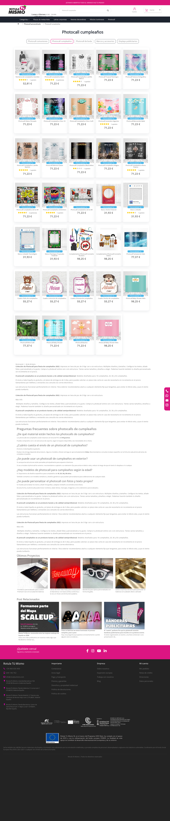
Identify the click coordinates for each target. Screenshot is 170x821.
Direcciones (144, 677)
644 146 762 (11, 673)
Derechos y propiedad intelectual (64, 685)
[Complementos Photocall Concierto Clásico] (108, 239)
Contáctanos (56, 668)
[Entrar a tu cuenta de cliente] (134, 9)
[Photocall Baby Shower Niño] (135, 283)
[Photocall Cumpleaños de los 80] (81, 195)
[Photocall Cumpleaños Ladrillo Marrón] (27, 150)
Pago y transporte (58, 677)
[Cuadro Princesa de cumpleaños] (81, 283)
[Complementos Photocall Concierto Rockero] (81, 239)
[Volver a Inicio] (19, 24)
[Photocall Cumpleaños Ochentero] (54, 195)
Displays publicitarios (128, 41)
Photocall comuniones (38, 41)
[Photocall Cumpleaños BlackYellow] (81, 150)
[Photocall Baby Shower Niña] (108, 328)
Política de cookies (58, 693)
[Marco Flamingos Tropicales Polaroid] (54, 239)
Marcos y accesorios (105, 41)
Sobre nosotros (103, 668)
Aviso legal (55, 673)
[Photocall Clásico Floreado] (27, 106)
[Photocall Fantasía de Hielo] (135, 239)
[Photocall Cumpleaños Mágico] (108, 150)
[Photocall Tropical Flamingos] (108, 62)
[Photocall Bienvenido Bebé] (135, 106)
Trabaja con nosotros (105, 677)
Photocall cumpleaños (62, 41)
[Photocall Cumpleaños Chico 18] (54, 106)
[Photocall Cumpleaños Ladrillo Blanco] (81, 62)
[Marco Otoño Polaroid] (108, 195)
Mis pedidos (144, 668)
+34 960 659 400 (13, 668)
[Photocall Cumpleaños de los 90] (27, 195)
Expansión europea (104, 673)
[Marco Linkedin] (135, 195)
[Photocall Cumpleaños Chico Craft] (81, 106)
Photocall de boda (84, 41)
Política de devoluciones (61, 689)
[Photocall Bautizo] (81, 328)
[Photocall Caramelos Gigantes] (108, 106)
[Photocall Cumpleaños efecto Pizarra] (135, 150)
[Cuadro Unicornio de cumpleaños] (54, 283)
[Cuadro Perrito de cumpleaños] (108, 283)
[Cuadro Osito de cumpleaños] (27, 283)
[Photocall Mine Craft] (27, 328)
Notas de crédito (145, 673)
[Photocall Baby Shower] (54, 328)
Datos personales (146, 681)
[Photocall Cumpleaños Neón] (54, 62)
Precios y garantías (58, 681)
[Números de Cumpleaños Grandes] (27, 62)
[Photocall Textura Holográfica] (135, 62)
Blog (99, 681)
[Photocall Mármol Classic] (54, 150)
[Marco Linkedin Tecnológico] (27, 239)
